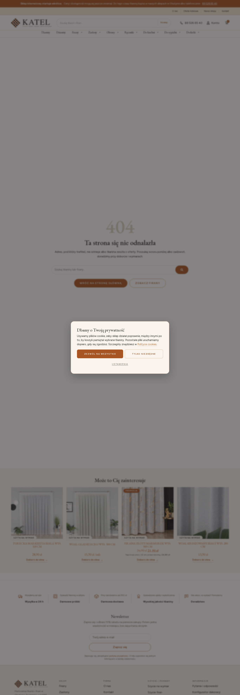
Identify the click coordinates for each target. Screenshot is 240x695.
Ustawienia (120, 364)
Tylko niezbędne (144, 354)
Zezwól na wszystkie (100, 354)
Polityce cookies (147, 344)
